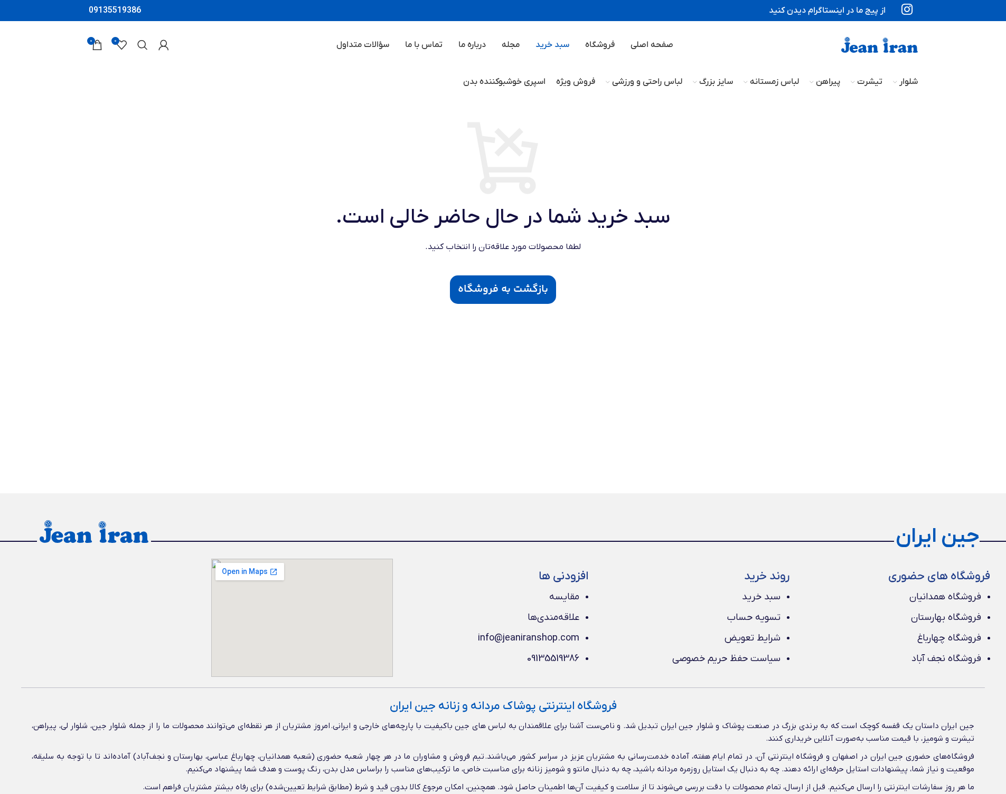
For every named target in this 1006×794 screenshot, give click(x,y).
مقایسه (564, 597)
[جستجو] (142, 44)
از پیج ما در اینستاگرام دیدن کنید (827, 10)
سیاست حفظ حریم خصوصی (726, 659)
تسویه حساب (754, 617)
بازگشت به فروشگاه (503, 289)
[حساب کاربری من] (163, 44)
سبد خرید (761, 597)
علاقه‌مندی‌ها (553, 617)
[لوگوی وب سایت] (879, 44)
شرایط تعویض (753, 638)
